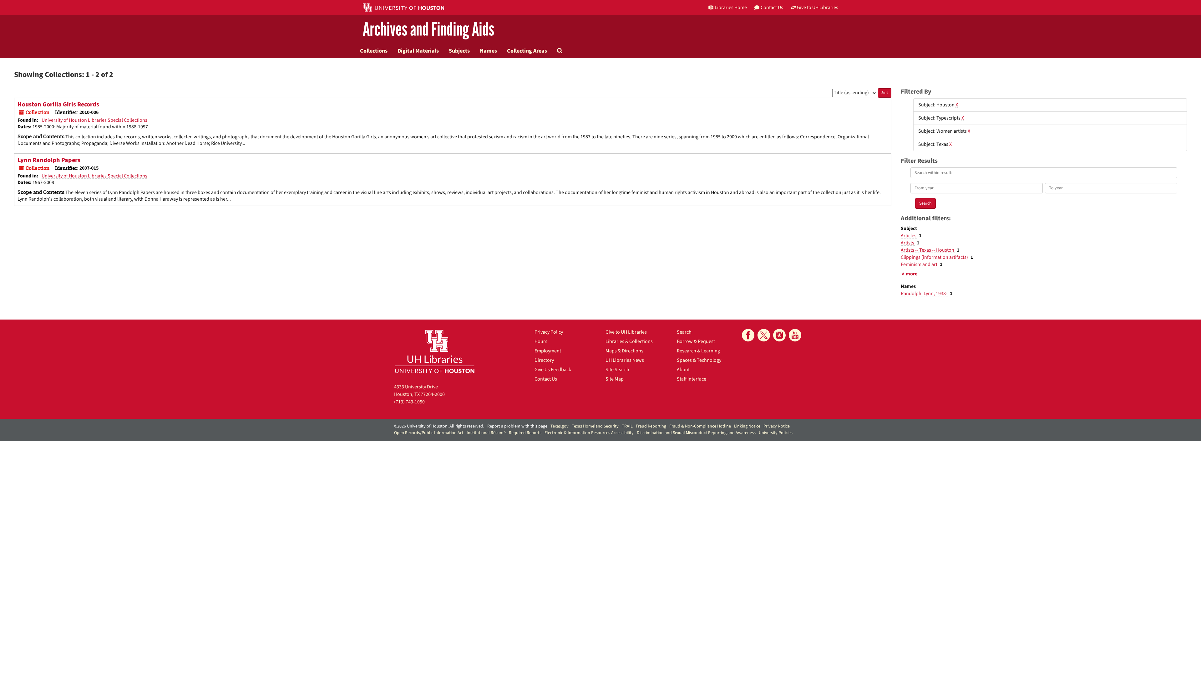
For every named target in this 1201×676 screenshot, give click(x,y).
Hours (541, 341)
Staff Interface (691, 379)
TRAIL (627, 426)
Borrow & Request (696, 341)
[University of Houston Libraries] (434, 351)
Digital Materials (418, 51)
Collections (374, 51)
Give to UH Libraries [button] (817, 7)
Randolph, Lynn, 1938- (924, 293)
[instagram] (779, 335)
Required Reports (525, 433)
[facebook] (748, 335)
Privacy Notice (776, 426)
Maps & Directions (624, 350)
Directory (544, 360)
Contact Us (546, 379)
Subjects (459, 51)
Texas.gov (559, 426)
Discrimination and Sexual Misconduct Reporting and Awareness (696, 433)
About (683, 369)
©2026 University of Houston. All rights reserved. (439, 426)
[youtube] (795, 335)
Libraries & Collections (629, 341)
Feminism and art (919, 264)
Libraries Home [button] (731, 7)
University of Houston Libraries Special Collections (94, 120)
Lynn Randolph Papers (49, 160)
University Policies (776, 433)
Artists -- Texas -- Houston (928, 250)
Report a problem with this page (517, 426)
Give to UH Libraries (626, 332)
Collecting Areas (527, 51)
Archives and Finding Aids (428, 29)
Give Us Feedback (553, 369)
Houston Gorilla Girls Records (58, 104)
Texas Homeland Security (595, 426)
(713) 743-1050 (409, 401)
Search (684, 332)
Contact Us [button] (772, 7)
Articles (909, 235)
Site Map (615, 379)
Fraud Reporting (651, 426)
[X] (764, 335)
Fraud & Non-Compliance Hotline (700, 426)
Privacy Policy (549, 332)
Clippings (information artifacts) (935, 257)
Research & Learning (698, 350)
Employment (548, 350)
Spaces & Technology (699, 360)
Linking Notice (747, 426)
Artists (908, 242)
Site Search (617, 369)
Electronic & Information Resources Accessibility (589, 433)
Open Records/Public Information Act (429, 433)
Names (488, 51)
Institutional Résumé (486, 433)
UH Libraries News (625, 360)
